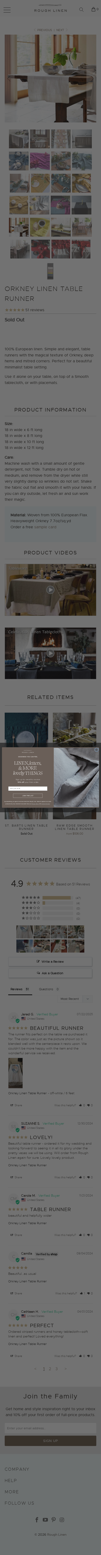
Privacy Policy (35, 803)
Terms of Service (45, 803)
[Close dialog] (96, 749)
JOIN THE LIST (27, 796)
